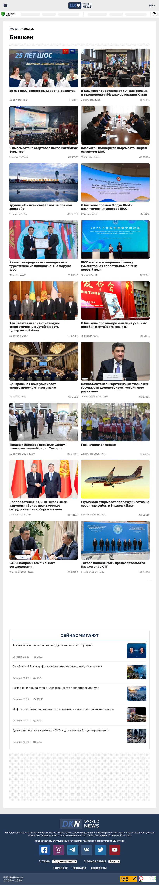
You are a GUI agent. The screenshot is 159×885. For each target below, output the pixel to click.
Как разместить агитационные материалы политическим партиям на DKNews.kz (79, 840)
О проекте (60, 868)
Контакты (99, 868)
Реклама (79, 868)
